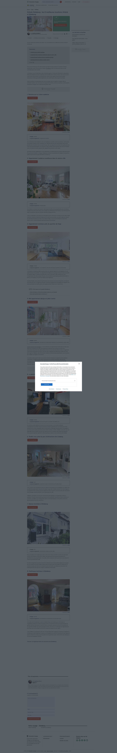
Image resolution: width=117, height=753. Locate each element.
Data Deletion (51, 388)
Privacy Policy (65, 388)
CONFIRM (46, 384)
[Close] (79, 364)
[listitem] (58, 380)
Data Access (58, 388)
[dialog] (58, 376)
